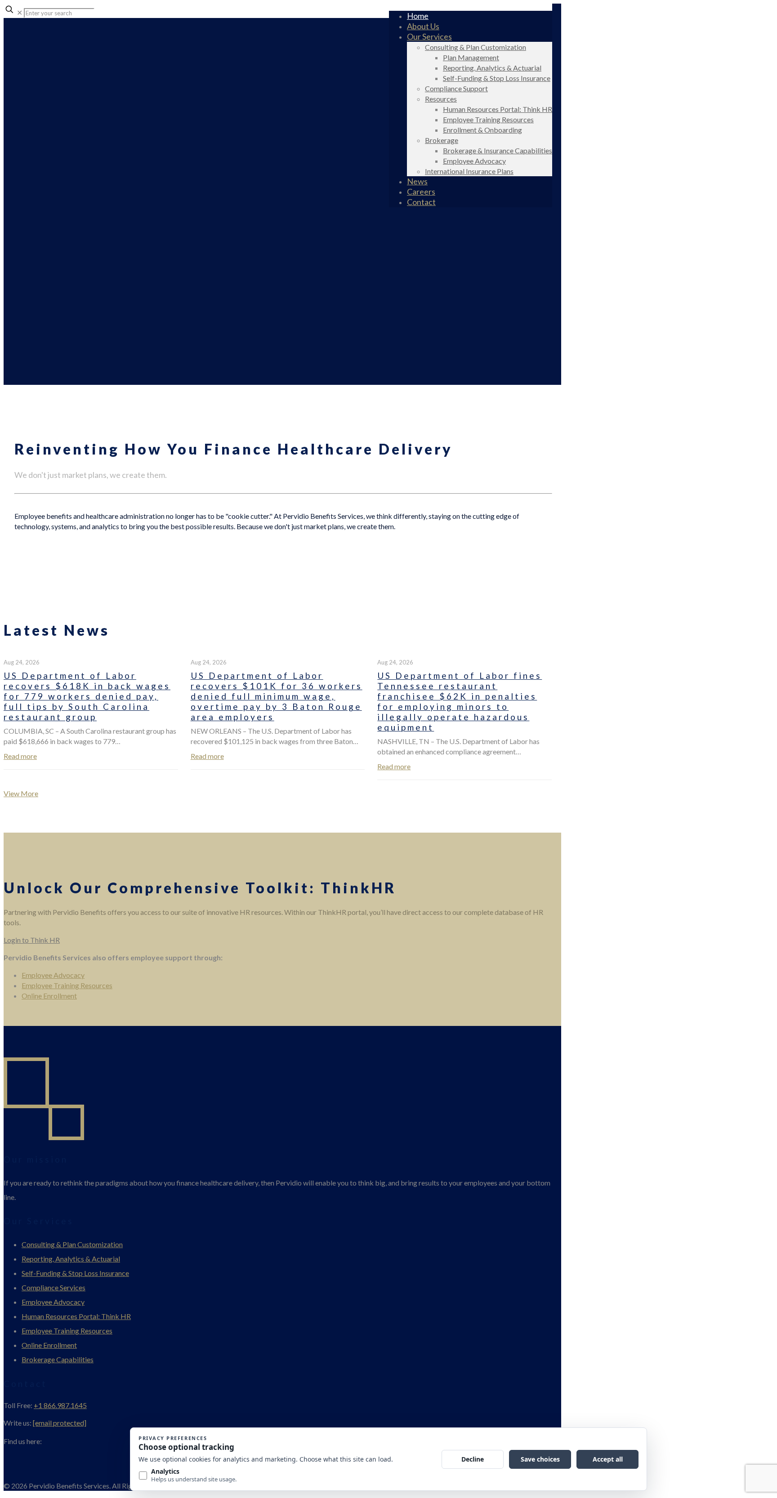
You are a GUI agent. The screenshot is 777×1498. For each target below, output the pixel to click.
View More (21, 793)
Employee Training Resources (67, 985)
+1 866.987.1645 (60, 1405)
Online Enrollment (49, 995)
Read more (20, 756)
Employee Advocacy (53, 975)
